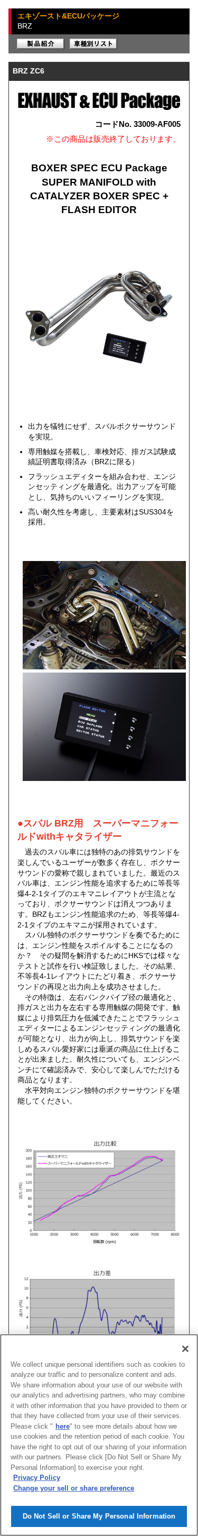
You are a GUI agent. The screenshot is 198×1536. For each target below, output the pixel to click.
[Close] (185, 1348)
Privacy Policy (36, 1478)
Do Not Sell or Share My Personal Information (99, 1516)
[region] (99, 1435)
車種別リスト (93, 44)
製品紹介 (40, 44)
